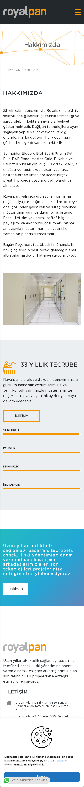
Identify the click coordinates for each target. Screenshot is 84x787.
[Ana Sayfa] (24, 12)
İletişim (13, 588)
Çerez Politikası (56, 761)
